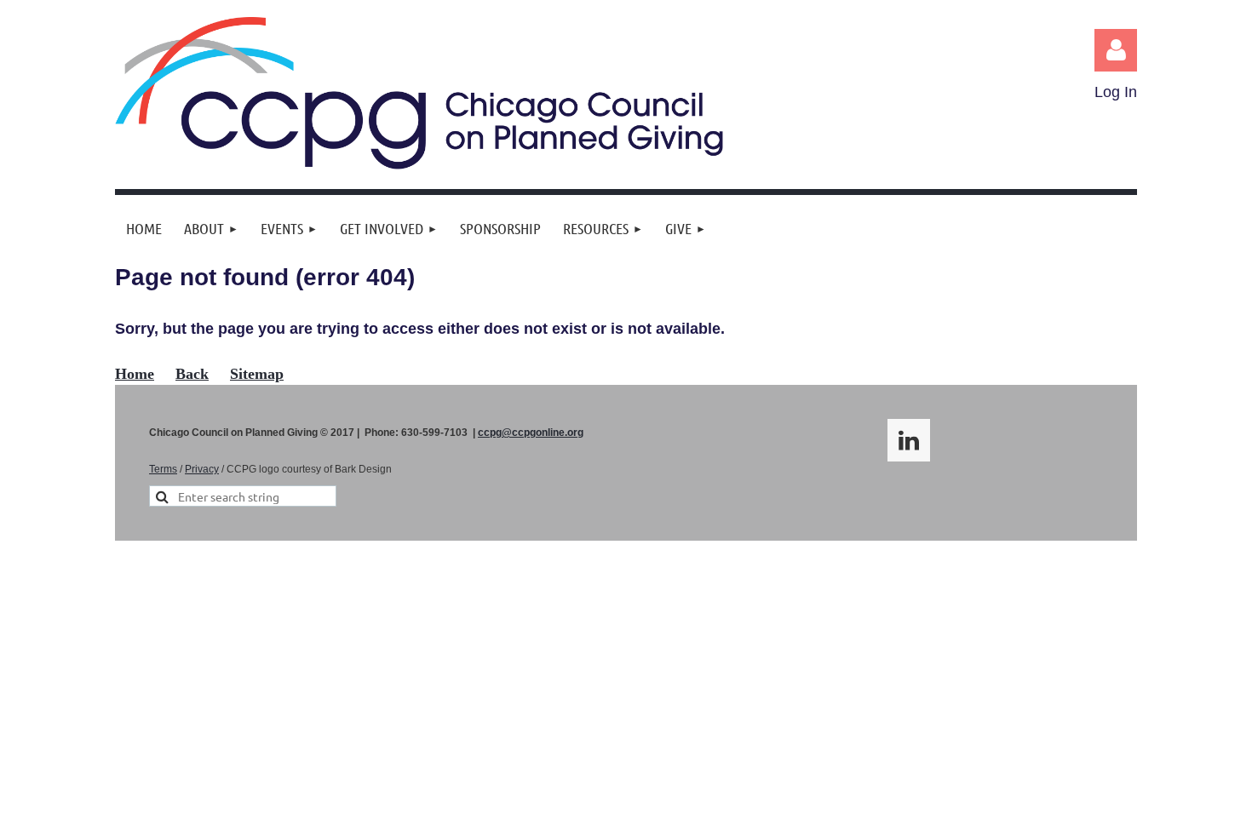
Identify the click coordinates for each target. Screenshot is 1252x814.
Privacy (202, 469)
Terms (163, 469)
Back (192, 373)
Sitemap (257, 373)
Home (134, 373)
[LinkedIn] (908, 440)
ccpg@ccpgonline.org (530, 433)
